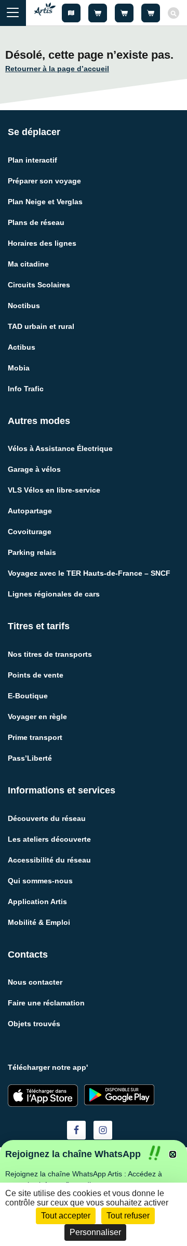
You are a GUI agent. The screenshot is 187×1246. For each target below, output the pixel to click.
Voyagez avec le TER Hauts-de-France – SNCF (89, 573)
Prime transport (35, 737)
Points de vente (35, 675)
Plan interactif (32, 160)
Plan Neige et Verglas (45, 201)
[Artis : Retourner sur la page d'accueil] (45, 13)
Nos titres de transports (50, 654)
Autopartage (30, 511)
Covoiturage (29, 531)
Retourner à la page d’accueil (57, 68)
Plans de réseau (36, 222)
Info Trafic (26, 389)
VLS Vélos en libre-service (54, 490)
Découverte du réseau (47, 818)
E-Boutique (28, 696)
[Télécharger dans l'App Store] (43, 1095)
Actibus (21, 347)
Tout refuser (128, 1215)
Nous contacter (35, 982)
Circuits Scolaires (39, 285)
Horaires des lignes (42, 243)
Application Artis (37, 901)
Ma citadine (28, 264)
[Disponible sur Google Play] (119, 1094)
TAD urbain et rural (41, 326)
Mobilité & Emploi (39, 922)
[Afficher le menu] (13, 13)
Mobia (19, 368)
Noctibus (24, 305)
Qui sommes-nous (40, 881)
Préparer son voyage (44, 181)
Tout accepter (65, 1215)
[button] (173, 1154)
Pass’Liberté (30, 758)
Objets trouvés (34, 1023)
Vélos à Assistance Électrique (60, 448)
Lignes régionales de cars (54, 594)
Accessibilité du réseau (49, 860)
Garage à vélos (34, 469)
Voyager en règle (37, 716)
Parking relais (32, 552)
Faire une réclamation (46, 1003)
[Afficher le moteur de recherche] (173, 13)
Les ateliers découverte (49, 839)
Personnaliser (95, 1232)
